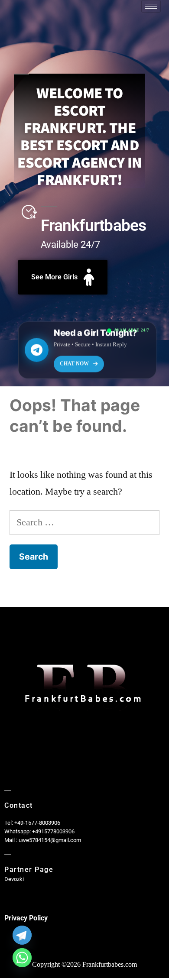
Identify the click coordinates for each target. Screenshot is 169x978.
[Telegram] (22, 935)
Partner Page (28, 869)
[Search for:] (84, 522)
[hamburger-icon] (151, 6)
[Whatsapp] (22, 957)
